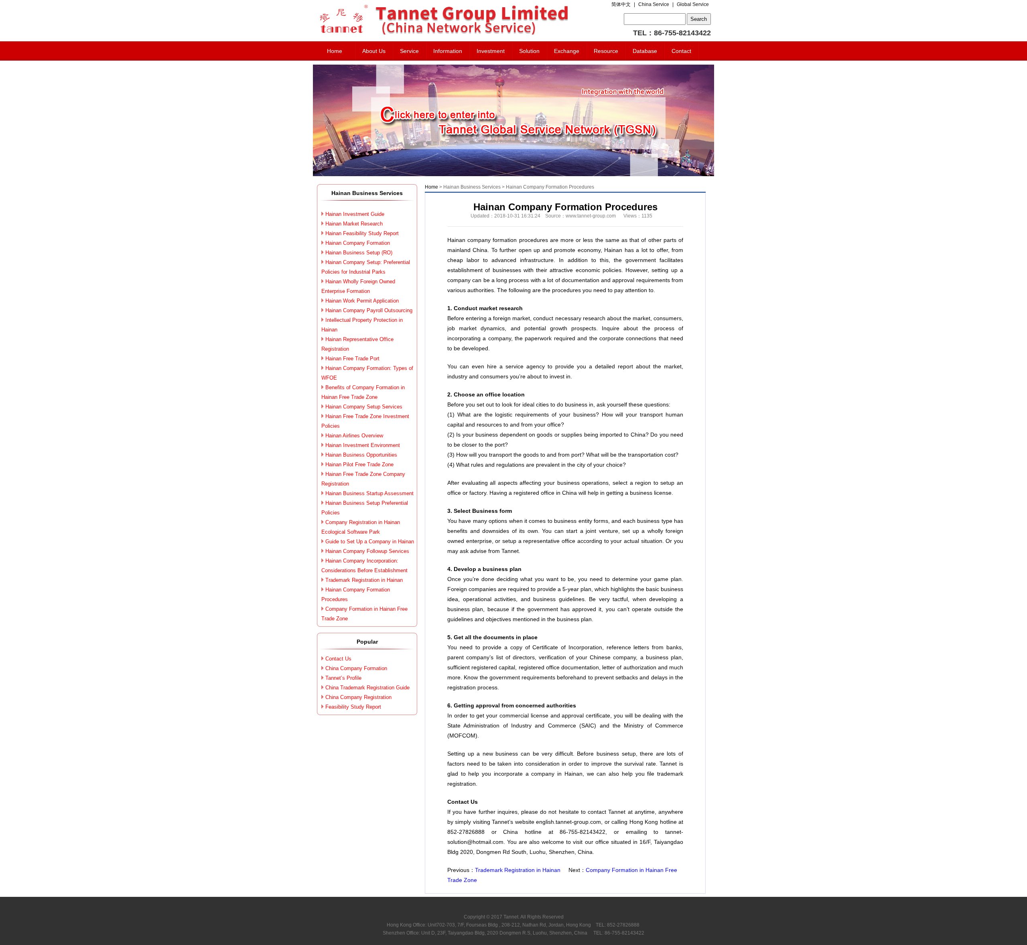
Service (409, 51)
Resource (606, 51)
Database (645, 51)
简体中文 (621, 4)
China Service (653, 4)
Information (447, 51)
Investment (491, 51)
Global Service (693, 4)
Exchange (566, 51)
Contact (681, 51)
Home (334, 51)
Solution (529, 51)
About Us (374, 51)
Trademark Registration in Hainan (517, 870)
